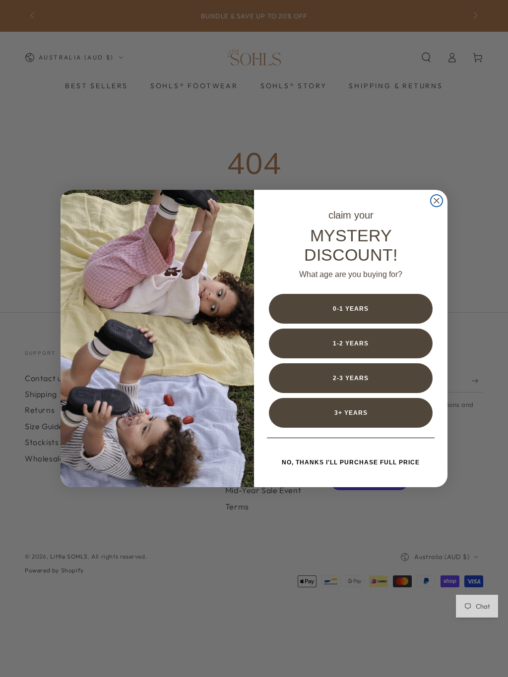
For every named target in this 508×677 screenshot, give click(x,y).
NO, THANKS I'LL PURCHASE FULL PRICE (351, 462)
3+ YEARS (351, 412)
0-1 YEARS (351, 308)
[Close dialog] (437, 201)
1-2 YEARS (351, 343)
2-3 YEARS (351, 378)
